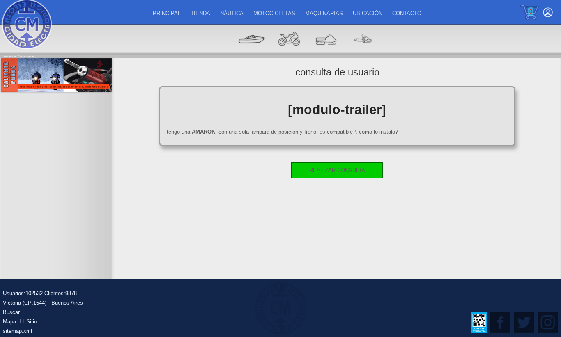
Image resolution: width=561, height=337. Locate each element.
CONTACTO (406, 13)
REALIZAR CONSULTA (337, 170)
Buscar (11, 312)
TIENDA (200, 13)
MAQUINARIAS (324, 13)
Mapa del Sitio (20, 322)
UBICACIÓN (367, 13)
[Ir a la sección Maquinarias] (325, 51)
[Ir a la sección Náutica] (251, 51)
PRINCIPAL (167, 13)
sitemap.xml (17, 331)
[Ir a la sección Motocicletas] (288, 51)
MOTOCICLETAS (274, 13)
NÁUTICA (232, 13)
